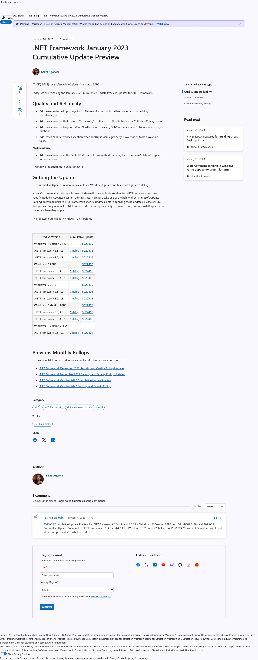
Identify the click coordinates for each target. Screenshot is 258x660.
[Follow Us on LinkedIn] (155, 566)
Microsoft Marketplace (25, 650)
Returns (251, 634)
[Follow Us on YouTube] (163, 566)
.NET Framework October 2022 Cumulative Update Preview (75, 380)
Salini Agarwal (50, 72)
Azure (155, 646)
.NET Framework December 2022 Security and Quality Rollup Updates (81, 368)
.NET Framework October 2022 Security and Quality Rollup (75, 386)
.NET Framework (52, 407)
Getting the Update (194, 97)
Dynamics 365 (41, 646)
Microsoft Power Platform (79, 646)
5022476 (87, 284)
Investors (146, 650)
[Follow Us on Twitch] (172, 566)
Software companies (48, 650)
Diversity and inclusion (163, 650)
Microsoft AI (6, 646)
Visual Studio (67, 650)
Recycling (129, 658)
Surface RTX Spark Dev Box (66, 634)
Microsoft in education (97, 638)
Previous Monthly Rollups (197, 103)
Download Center (210, 634)
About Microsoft (92, 650)
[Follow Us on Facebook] (138, 566)
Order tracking (8, 638)
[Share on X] (44, 441)
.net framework (42, 423)
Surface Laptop (21, 634)
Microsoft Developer (170, 646)
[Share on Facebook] (34, 441)
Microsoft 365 (57, 646)
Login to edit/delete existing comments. (81, 500)
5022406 (87, 250)
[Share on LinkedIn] (53, 441)
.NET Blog (34, 15)
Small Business (143, 646)
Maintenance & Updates (80, 407)
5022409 (87, 257)
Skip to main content (11, 2)
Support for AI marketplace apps (216, 646)
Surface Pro (6, 634)
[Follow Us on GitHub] (180, 566)
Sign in (5, 21)
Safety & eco (117, 658)
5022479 (87, 243)
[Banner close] (240, 24)
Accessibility (182, 650)
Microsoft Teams (102, 646)
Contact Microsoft (46, 658)
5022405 (87, 271)
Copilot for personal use (121, 634)
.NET (36, 407)
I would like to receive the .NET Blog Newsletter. (75, 596)
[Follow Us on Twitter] (146, 566)
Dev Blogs (18, 15)
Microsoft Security (23, 646)
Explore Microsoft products (149, 634)
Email (43, 567)
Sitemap (32, 658)
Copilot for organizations (94, 634)
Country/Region (49, 582)
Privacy (61, 658)
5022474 (87, 305)
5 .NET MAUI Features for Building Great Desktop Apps (212, 138)
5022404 (87, 332)
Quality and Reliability (198, 91)
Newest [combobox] (210, 506)
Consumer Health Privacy (13, 658)
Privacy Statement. (101, 596)
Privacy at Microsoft (129, 650)
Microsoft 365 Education (180, 638)
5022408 (87, 278)
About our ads (142, 658)
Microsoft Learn (189, 646)
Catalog (74, 250)
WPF (100, 407)
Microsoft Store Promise (52, 638)
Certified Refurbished (27, 638)
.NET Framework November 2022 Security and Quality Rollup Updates (82, 374)
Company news (110, 650)
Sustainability (197, 650)
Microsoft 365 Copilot (123, 646)
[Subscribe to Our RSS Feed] (197, 566)
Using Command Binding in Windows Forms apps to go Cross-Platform (209, 167)
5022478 (87, 264)
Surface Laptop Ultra (40, 634)
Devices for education (121, 638)
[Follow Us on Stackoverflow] (188, 566)
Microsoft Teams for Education (150, 638)
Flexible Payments (75, 638)
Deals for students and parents (31, 642)
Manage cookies (74, 658)
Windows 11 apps (174, 634)
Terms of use (90, 658)
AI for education (57, 642)
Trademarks (103, 658)
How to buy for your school (208, 638)
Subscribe (47, 606)
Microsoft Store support (233, 634)
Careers (79, 650)
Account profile (192, 634)
